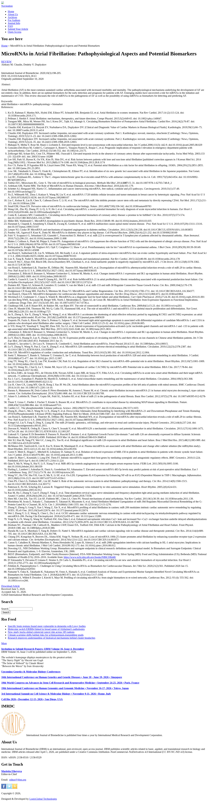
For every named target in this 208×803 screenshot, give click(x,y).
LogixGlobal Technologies (43, 798)
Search (5, 608)
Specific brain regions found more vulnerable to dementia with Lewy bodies (47, 626)
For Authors (14, 20)
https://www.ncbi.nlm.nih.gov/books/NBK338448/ (90, 557)
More (4, 643)
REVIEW (6, 61)
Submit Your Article (18, 29)
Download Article (10, 586)
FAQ (10, 26)
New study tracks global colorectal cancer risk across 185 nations (41, 632)
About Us (13, 14)
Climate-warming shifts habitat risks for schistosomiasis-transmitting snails (46, 635)
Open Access (14, 32)
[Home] (2, 3)
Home (11, 11)
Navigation (7, 6)
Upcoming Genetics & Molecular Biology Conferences (30, 671)
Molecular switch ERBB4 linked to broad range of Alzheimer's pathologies (46, 629)
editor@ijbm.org (17, 779)
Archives (12, 17)
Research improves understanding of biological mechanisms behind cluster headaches (51, 637)
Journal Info (14, 23)
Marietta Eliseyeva (11, 771)
